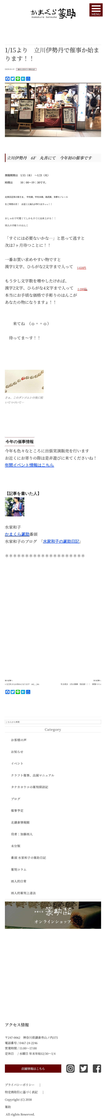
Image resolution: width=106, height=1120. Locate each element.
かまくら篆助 (17, 534)
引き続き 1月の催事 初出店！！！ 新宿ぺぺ (80, 684)
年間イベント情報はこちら (29, 465)
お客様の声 (18, 740)
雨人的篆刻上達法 (23, 893)
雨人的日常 (18, 881)
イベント (17, 763)
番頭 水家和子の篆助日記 (26, 69)
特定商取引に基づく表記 (24, 1092)
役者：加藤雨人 (22, 834)
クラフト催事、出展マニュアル (32, 775)
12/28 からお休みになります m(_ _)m (22, 684)
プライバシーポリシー (22, 1084)
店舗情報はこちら (33, 1068)
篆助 (8, 1107)
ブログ (15, 799)
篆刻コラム (18, 869)
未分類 (15, 846)
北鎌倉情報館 (20, 822)
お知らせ (17, 751)
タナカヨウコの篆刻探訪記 (29, 787)
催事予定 (17, 810)
